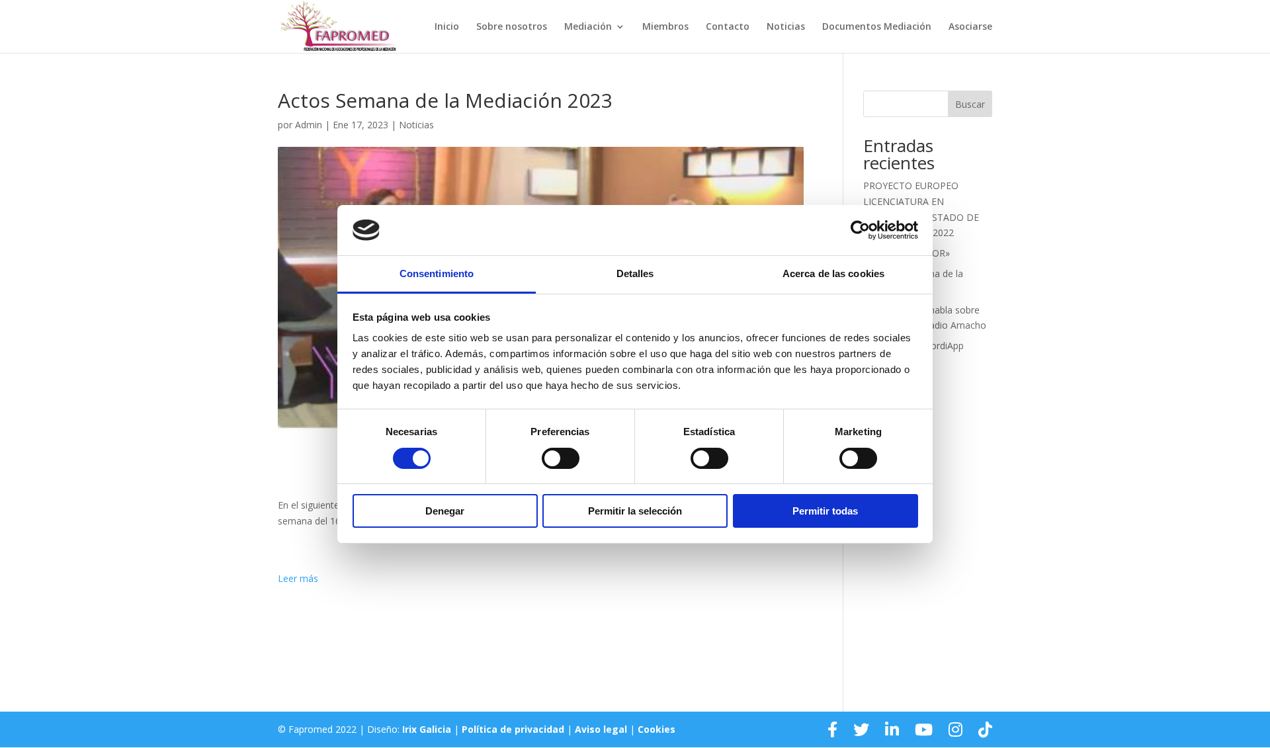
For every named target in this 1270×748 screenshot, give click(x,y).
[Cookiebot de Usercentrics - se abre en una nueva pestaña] (860, 230)
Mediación (588, 27)
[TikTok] (985, 729)
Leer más (298, 578)
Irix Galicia (426, 729)
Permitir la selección (635, 511)
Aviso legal (601, 729)
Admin (308, 124)
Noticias (786, 27)
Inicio (447, 27)
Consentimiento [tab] (437, 273)
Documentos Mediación (876, 27)
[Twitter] (861, 729)
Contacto (727, 27)
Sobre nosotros (511, 27)
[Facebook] (832, 729)
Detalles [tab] (635, 273)
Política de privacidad (513, 729)
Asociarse (970, 27)
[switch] (560, 458)
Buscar (970, 104)
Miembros (665, 27)
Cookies (656, 729)
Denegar (444, 511)
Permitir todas (825, 511)
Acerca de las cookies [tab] (833, 273)
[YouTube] (924, 729)
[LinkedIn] (892, 729)
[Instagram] (955, 729)
